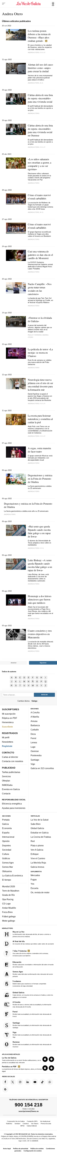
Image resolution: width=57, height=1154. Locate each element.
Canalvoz (26, 1123)
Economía (7, 828)
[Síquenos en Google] (5, 1089)
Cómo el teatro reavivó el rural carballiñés (39, 196)
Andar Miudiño (9, 908)
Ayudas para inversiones (13, 808)
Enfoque (35, 854)
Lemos (34, 742)
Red (33, 841)
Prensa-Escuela (46, 1123)
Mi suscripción (9, 714)
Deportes (6, 845)
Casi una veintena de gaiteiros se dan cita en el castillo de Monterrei (40, 255)
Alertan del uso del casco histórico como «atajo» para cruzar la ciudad (40, 68)
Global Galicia (37, 828)
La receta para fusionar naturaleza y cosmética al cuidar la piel (40, 419)
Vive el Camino (38, 858)
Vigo (33, 764)
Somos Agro (8, 862)
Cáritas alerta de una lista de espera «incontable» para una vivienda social (40, 98)
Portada (6, 820)
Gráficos (6, 858)
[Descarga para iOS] (45, 1059)
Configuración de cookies (33, 1151)
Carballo (35, 730)
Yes (32, 884)
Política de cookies (37, 1148)
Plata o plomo (37, 845)
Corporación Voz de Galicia (16, 1121)
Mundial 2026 (8, 886)
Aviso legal (7, 1148)
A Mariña (35, 717)
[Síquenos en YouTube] (35, 1082)
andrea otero (33, 52)
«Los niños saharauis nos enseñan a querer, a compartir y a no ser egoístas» (39, 164)
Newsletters (7, 742)
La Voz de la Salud (39, 820)
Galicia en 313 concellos (42, 768)
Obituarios (7, 871)
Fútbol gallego (9, 916)
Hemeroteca (8, 722)
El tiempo (6, 880)
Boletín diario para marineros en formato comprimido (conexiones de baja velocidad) (29, 983)
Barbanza (35, 725)
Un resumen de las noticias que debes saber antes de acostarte (33, 942)
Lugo (33, 747)
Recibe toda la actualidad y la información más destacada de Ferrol (32, 1014)
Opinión (6, 841)
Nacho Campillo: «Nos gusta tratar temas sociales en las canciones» (39, 289)
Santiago (35, 760)
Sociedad (6, 850)
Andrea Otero (33, 113)
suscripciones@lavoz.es (29, 1111)
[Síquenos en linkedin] (27, 1082)
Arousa (34, 721)
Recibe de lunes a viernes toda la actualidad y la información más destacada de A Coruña (32, 1004)
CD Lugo (6, 903)
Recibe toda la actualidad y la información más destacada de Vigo (32, 1034)
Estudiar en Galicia (40, 832)
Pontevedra (36, 755)
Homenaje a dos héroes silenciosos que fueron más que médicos (39, 599)
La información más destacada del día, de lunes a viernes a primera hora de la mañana (32, 934)
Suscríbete (7, 726)
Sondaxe (17, 1123)
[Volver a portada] (28, 3)
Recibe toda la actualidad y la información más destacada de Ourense (32, 1044)
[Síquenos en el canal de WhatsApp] (50, 1082)
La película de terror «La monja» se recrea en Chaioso (40, 353)
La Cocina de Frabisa (41, 837)
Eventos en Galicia (11, 789)
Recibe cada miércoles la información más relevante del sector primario (33, 974)
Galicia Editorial (32, 1126)
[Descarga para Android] (51, 1059)
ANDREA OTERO (10, 514)
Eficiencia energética (12, 804)
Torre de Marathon (10, 890)
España (5, 832)
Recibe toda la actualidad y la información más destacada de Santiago (32, 1025)
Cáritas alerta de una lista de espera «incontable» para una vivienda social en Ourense (40, 130)
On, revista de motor (40, 892)
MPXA (22, 1126)
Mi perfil (5, 737)
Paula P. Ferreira (34, 335)
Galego (34, 701)
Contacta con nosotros (12, 761)
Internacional (8, 837)
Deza (33, 734)
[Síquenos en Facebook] (5, 1082)
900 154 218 (28, 1105)
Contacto (6, 793)
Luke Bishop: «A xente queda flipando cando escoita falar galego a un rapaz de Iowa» (40, 565)
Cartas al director (10, 757)
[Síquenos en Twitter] (13, 1082)
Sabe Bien (36, 824)
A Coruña (35, 712)
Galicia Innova (37, 867)
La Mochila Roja (38, 862)
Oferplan (6, 781)
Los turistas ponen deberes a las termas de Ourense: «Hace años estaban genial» (39, 35)
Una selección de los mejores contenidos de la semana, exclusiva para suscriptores (30, 953)
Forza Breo (7, 912)
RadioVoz (9, 1123)
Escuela (34, 888)
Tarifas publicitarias (11, 772)
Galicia (5, 824)
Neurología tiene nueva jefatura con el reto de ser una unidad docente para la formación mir (40, 384)
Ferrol (33, 738)
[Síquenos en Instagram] (20, 1082)
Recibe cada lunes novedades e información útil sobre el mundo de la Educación (33, 964)
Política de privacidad (20, 1148)
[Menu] (3, 3)
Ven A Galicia (37, 850)
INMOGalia (7, 785)
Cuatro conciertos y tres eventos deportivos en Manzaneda (40, 634)
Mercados (35, 875)
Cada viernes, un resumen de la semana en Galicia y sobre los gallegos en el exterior (33, 995)
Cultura (5, 854)
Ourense (35, 751)
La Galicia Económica (12, 875)
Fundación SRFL (32, 1121)
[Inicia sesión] (52, 3)
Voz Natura (34, 1123)
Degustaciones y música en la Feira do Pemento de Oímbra (40, 479)
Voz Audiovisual (45, 1121)
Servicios (6, 776)
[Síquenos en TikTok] (42, 1082)
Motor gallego (8, 921)
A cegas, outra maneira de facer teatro (39, 449)
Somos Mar (7, 867)
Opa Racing (7, 899)
